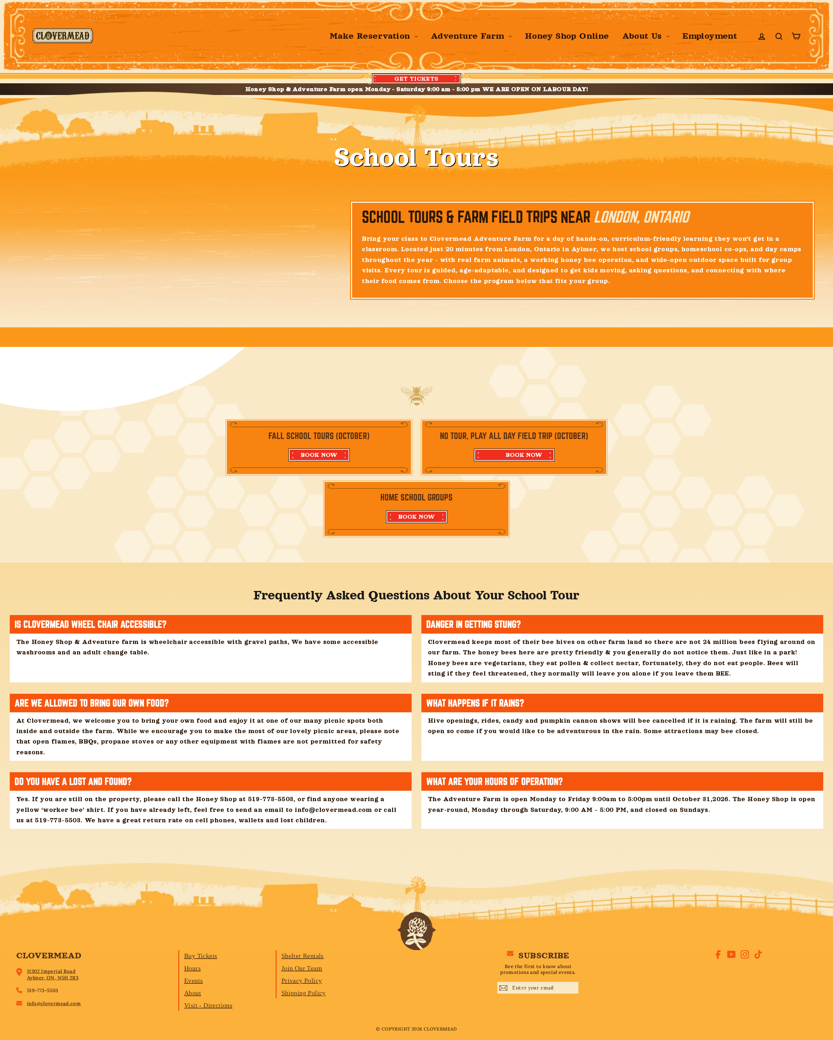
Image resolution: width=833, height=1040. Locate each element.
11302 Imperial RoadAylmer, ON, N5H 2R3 (52, 974)
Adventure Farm (469, 36)
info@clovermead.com (54, 1003)
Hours (192, 968)
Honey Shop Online (567, 36)
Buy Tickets (200, 955)
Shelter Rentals (302, 955)
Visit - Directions (208, 1005)
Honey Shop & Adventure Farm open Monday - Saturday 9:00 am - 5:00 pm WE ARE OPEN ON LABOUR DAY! (416, 89)
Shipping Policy (303, 992)
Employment (709, 36)
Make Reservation (371, 36)
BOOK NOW (319, 455)
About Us (643, 36)
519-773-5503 (42, 990)
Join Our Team (301, 968)
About (192, 992)
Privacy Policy (301, 980)
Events (193, 980)
